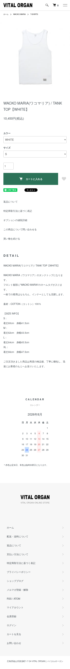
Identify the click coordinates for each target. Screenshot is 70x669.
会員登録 (11, 616)
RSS (9, 598)
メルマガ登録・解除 (17, 589)
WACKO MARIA (19, 14)
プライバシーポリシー (19, 572)
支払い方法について (17, 554)
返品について (10, 201)
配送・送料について (17, 536)
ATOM (17, 598)
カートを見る (14, 634)
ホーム (5, 14)
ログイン (11, 625)
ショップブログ (15, 580)
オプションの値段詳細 (15, 220)
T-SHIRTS (34, 14)
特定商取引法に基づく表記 (17, 210)
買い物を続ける (11, 238)
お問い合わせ (14, 643)
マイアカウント (15, 607)
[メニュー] (65, 5)
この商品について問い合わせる (20, 229)
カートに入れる (34, 179)
